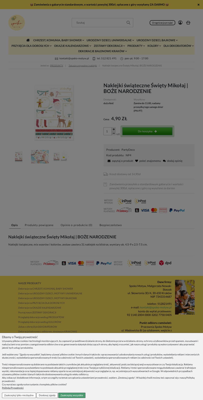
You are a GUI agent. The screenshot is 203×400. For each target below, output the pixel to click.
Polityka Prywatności (13, 387)
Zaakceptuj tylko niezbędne (19, 395)
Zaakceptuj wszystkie (71, 395)
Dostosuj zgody (47, 395)
